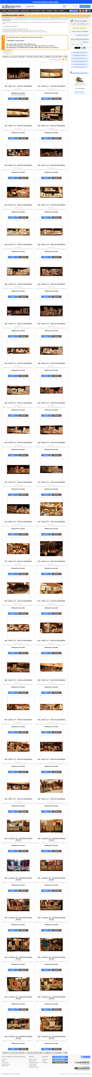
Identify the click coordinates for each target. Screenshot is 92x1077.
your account (35, 10)
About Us (4, 1059)
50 (62, 56)
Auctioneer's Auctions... (79, 93)
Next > (48, 56)
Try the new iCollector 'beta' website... (46, 2)
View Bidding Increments (80, 55)
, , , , (36, 17)
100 (66, 56)
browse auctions (13, 10)
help (43, 10)
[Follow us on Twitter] (86, 11)
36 (35, 56)
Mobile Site (5, 1065)
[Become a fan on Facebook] (89, 11)
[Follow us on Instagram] (83, 11)
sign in (75, 6)
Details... (13, 98)
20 (60, 56)
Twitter (44, 1061)
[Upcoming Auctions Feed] (80, 11)
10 (57, 56)
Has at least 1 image (77, 44)
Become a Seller (60, 1059)
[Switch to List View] (66, 59)
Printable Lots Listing (80, 67)
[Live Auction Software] (82, 1063)
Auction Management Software (82, 1070)
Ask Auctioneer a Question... (80, 73)
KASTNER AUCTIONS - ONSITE (24, 13)
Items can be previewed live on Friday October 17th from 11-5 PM (73, 17)
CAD (12, 17)
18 (20, 56)
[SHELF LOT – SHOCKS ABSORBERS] (18, 73)
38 (40, 56)
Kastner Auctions (79, 84)
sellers (62, 10)
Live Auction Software (84, 1064)
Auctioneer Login (60, 1062)
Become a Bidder (60, 1057)
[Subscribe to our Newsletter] (73, 11)
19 (23, 56)
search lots (25, 10)
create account (85, 6)
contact (49, 10)
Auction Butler (33, 1065)
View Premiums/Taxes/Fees (79, 58)
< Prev (5, 56)
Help (3, 1061)
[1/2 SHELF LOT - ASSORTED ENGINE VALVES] (18, 826)
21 (28, 56)
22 (31, 56)
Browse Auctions (33, 1062)
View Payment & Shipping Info (80, 61)
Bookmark (23, 98)
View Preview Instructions (80, 52)
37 (38, 56)
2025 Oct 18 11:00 (7, 52)
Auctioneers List (33, 1067)
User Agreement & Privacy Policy (10, 1073)
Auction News (6, 1064)
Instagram (45, 1062)
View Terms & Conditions (80, 64)
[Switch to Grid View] (63, 59)
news (56, 10)
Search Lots (32, 1061)
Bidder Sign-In (33, 1059)
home (4, 10)
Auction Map (32, 1064)
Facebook (45, 1059)
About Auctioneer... (79, 91)
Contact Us (5, 1062)
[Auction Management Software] (82, 1069)
